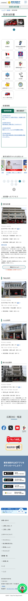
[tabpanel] (14, 23)
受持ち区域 (4, 245)
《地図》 (3, 586)
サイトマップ (6, 550)
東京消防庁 (20, 111)
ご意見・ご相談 (6, 529)
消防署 (8, 10)
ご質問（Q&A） (6, 525)
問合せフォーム (14, 267)
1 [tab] (4, 181)
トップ (3, 10)
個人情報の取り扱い (8, 543)
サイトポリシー (6, 539)
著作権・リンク (6, 547)
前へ (3, 169)
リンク (4, 571)
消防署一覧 (5, 561)
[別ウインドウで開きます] (19, 228)
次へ (25, 169)
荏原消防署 (8, 111)
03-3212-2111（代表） (12, 589)
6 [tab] (23, 181)
